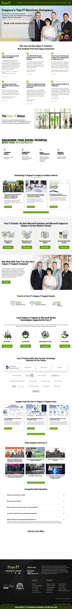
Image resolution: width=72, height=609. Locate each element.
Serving (47, 2)
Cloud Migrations (61, 585)
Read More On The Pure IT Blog (36, 434)
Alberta (57, 71)
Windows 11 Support (62, 589)
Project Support (49, 590)
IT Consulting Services (50, 587)
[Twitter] (11, 573)
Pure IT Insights (35, 587)
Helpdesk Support (49, 589)
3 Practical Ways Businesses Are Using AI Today (13, 419)
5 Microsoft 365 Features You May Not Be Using (58, 419)
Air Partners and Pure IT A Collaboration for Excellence (58, 194)
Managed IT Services (62, 584)
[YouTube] (19, 573)
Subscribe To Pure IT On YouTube (36, 482)
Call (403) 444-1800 (50, 607)
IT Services (28, 2)
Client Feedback (35, 590)
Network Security (49, 592)
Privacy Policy (59, 604)
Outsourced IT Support (50, 584)
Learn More (6, 282)
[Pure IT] (6, 2)
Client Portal (58, 598)
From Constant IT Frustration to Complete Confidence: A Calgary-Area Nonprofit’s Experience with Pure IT (13, 196)
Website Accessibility (66, 604)
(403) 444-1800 (31, 567)
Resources (64, 2)
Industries (55, 2)
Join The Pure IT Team (36, 592)
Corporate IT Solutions (50, 585)
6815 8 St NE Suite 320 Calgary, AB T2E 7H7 (32, 572)
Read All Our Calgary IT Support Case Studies (36, 212)
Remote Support (66, 598)
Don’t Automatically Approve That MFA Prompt (35, 419)
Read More (9, 206)
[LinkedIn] (15, 573)
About (21, 2)
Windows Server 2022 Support (64, 590)
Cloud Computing (61, 587)
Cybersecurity (38, 2)
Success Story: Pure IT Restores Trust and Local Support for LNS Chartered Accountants (35, 195)
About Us (34, 580)
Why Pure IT (34, 584)
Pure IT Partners (35, 589)
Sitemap (54, 604)
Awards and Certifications (37, 585)
